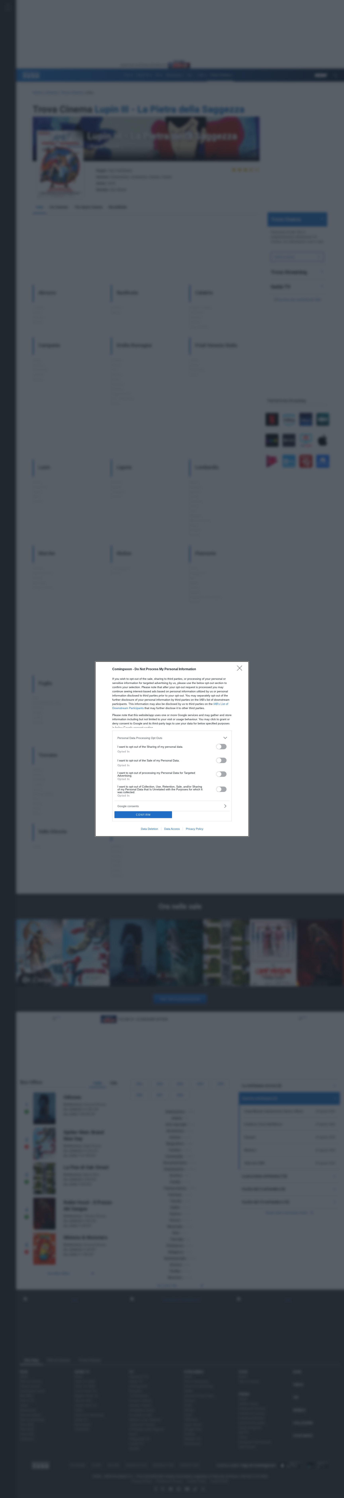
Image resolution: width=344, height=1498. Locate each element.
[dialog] (172, 749)
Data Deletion (149, 828)
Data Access (172, 828)
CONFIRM (143, 814)
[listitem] (172, 738)
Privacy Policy (194, 828)
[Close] (241, 669)
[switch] (221, 746)
